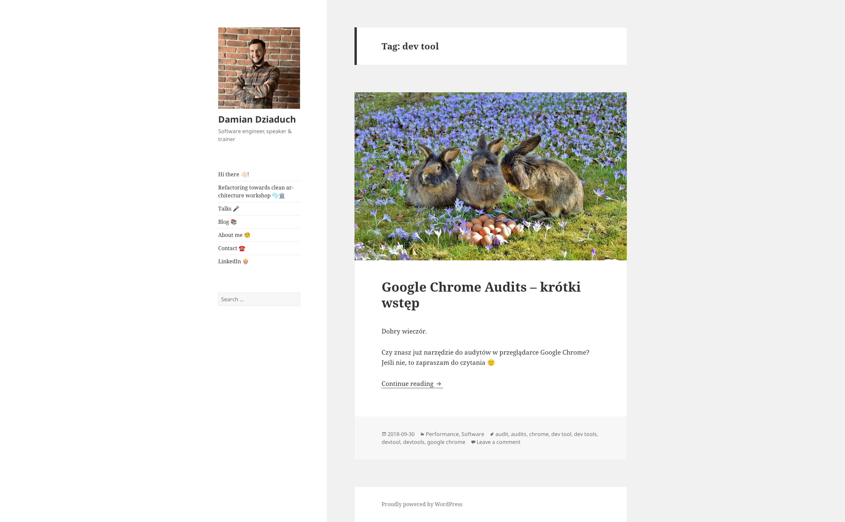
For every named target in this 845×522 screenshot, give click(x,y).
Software (472, 434)
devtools (413, 442)
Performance (442, 434)
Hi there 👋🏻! (233, 174)
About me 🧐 (234, 235)
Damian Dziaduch (257, 119)
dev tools (585, 434)
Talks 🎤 (228, 208)
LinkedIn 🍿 (233, 261)
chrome (539, 434)
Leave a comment (499, 442)
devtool (391, 442)
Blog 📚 (227, 221)
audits (518, 434)
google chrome (446, 442)
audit (501, 434)
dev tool (561, 434)
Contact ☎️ (231, 248)
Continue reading (412, 383)
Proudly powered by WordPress (422, 504)
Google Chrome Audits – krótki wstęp (481, 294)
